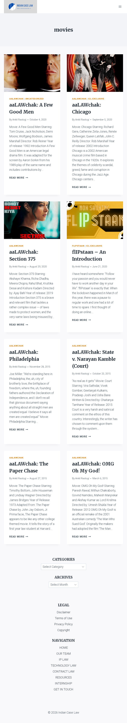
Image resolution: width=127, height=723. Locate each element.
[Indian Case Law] (20, 6)
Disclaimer (63, 612)
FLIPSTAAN (78, 246)
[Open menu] (120, 6)
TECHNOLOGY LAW (63, 665)
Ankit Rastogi (19, 119)
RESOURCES (63, 677)
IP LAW (63, 659)
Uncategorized (34, 98)
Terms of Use (63, 618)
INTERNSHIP (63, 683)
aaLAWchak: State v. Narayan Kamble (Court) (94, 359)
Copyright (63, 630)
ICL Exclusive (96, 98)
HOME (63, 647)
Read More (18, 177)
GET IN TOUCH (63, 689)
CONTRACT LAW (63, 671)
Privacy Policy (63, 624)
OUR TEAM (63, 653)
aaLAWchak (16, 98)
